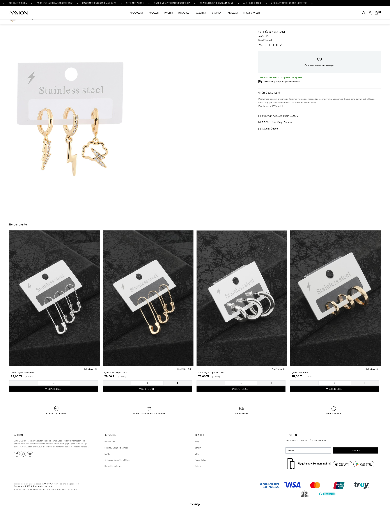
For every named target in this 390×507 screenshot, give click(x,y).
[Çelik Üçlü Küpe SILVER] (242, 298)
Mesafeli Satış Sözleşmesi (116, 448)
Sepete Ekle (54, 389)
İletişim (198, 466)
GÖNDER (356, 450)
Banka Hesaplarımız (113, 466)
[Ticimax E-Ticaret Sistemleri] (195, 504)
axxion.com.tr (20, 484)
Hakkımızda (110, 441)
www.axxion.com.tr (23, 489)
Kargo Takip (200, 460)
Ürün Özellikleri (269, 92)
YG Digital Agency (60, 489)
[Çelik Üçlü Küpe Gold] (148, 298)
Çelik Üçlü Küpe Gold (115, 372)
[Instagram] (23, 454)
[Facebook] (17, 454)
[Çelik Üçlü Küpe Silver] (54, 298)
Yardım (198, 448)
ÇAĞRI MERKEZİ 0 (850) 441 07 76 (76, 3)
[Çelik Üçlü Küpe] (335, 298)
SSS (197, 454)
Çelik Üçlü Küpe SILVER (211, 372)
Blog (197, 441)
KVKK (107, 454)
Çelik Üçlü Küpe (300, 372)
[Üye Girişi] (370, 12)
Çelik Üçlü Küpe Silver (22, 372)
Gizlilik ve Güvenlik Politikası (117, 460)
